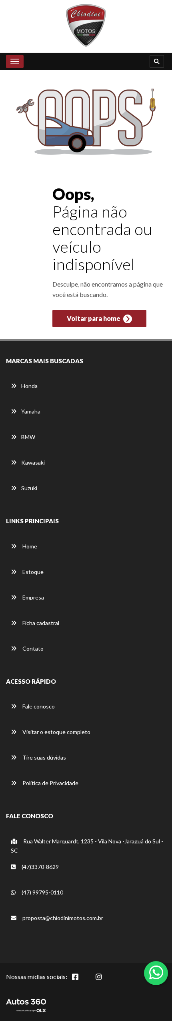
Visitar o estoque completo (55, 731)
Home (29, 546)
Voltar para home (94, 318)
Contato (32, 648)
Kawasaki (33, 462)
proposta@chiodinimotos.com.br (62, 917)
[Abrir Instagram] (105, 981)
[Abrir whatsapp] (156, 972)
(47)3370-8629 (39, 866)
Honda (29, 385)
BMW (28, 436)
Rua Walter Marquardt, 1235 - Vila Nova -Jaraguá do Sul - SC (87, 846)
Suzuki (29, 488)
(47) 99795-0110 (41, 892)
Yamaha (30, 411)
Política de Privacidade (49, 783)
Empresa (32, 597)
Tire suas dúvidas (43, 757)
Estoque (32, 571)
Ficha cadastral (40, 622)
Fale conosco (38, 706)
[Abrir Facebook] (81, 981)
